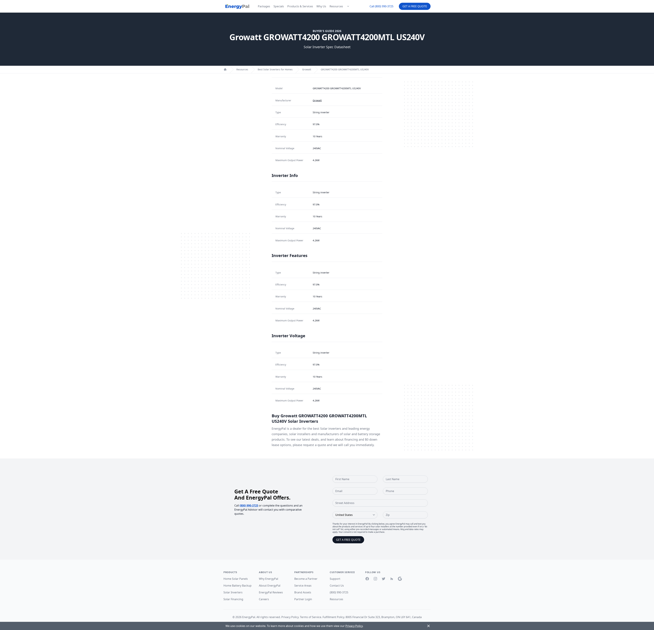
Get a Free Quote (414, 6)
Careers (264, 599)
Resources (336, 6)
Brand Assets (302, 592)
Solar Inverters (233, 592)
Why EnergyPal (268, 579)
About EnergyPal (269, 585)
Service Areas (303, 585)
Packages (264, 6)
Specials (279, 6)
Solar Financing (233, 599)
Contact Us (337, 585)
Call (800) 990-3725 (381, 6)
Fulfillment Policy (333, 617)
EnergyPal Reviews (271, 592)
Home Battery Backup (237, 585)
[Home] (225, 69)
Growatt (306, 69)
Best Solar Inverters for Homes (275, 69)
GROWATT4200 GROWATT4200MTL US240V (345, 69)
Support (335, 579)
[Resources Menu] (348, 6)
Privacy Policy (290, 617)
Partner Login (303, 599)
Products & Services (300, 6)
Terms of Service (310, 617)
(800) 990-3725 (249, 505)
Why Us (321, 6)
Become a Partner (305, 579)
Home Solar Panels (235, 579)
